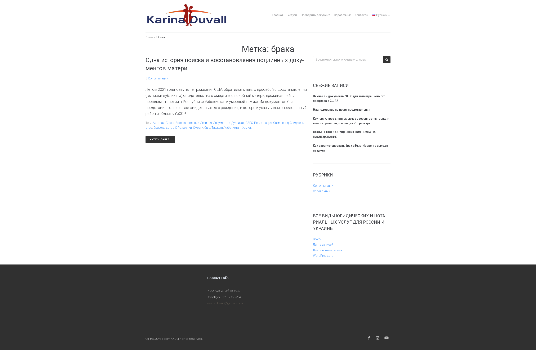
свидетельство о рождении (172, 127)
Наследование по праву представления (341, 109)
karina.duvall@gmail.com (225, 303)
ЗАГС (249, 122)
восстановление (187, 122)
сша (207, 127)
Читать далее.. (160, 139)
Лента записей (323, 244)
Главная (277, 15)
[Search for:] (347, 59)
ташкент (217, 127)
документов (221, 122)
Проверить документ (315, 15)
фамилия (248, 127)
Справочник (342, 15)
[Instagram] (377, 337)
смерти (198, 127)
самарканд (281, 122)
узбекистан (232, 127)
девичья (206, 122)
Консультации (158, 78)
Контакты (361, 15)
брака (170, 122)
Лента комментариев (327, 250)
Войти (317, 239)
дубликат (237, 122)
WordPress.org (323, 255)
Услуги (292, 15)
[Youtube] (386, 337)
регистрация (263, 122)
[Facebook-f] (368, 337)
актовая (159, 122)
